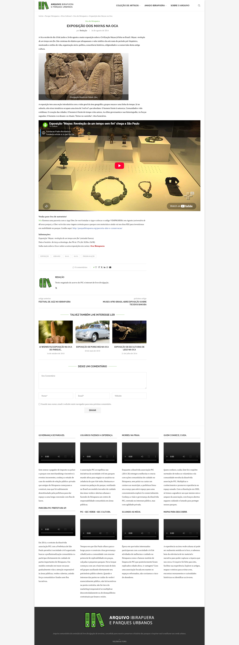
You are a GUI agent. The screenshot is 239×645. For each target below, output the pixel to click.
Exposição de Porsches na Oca (92, 347)
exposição (44, 256)
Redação (83, 30)
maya (76, 256)
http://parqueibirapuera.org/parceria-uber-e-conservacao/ (97, 228)
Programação (88, 256)
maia (67, 256)
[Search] (199, 5)
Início (41, 16)
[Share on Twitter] (102, 267)
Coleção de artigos (127, 5)
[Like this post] (96, 267)
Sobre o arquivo (180, 5)
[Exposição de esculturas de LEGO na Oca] (129, 332)
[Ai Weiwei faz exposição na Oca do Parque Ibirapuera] (56, 332)
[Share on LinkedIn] (104, 267)
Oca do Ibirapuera (80, 16)
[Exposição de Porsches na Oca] (93, 332)
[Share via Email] (110, 267)
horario (56, 256)
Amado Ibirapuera (155, 5)
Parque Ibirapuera (52, 16)
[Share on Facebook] (99, 267)
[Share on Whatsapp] (107, 267)
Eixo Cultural (66, 16)
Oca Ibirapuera (97, 246)
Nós (40, 220)
